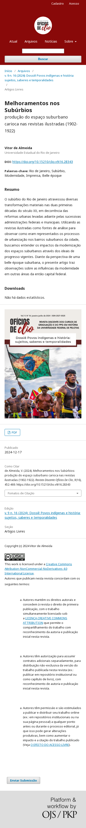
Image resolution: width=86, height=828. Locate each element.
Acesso (74, 3)
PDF (14, 432)
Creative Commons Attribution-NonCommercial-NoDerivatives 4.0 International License (38, 568)
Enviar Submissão (23, 780)
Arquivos (31, 41)
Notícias (51, 41)
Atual (13, 41)
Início (8, 71)
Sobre (69, 41)
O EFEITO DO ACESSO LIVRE (50, 745)
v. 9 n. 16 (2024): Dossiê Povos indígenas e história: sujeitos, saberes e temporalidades (39, 77)
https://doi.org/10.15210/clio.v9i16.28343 (42, 161)
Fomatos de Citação (21, 493)
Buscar (43, 59)
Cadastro (57, 3)
